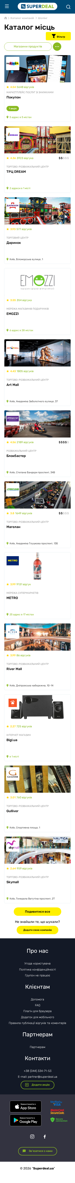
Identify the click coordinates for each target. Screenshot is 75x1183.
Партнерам (37, 1047)
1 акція (12, 108)
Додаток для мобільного (37, 1017)
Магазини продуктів (28, 46)
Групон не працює (37, 975)
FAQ (37, 1005)
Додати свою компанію (37, 930)
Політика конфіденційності (37, 969)
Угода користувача (37, 963)
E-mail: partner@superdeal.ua (37, 1077)
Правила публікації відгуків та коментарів (37, 1023)
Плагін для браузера (37, 1011)
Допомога (37, 999)
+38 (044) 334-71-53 (37, 1071)
